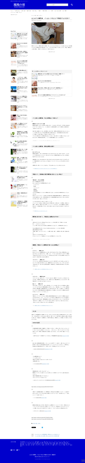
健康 (40, 10)
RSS (19, 449)
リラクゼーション (23, 442)
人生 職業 (64, 10)
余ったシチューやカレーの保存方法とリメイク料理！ (22, 107)
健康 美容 (29, 10)
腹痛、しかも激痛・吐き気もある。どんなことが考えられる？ (22, 159)
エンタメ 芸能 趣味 (35, 441)
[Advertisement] (52, 61)
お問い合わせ (17, 10)
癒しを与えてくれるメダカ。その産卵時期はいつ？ (22, 168)
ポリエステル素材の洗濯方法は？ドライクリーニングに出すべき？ (52, 94)
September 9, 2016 (45, 363)
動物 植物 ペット (46, 10)
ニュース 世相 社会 (44, 441)
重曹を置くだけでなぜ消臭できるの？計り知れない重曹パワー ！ (51, 73)
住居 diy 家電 (52, 442)
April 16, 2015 (43, 397)
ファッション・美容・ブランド (16, 12)
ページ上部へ (83, 460)
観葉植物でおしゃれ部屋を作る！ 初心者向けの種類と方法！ (22, 133)
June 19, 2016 (57, 380)
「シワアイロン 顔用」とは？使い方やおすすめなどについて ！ (22, 78)
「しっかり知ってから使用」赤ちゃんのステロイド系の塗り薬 (47, 435)
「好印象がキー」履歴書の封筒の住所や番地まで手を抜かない (22, 202)
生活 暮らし (35, 10)
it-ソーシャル (28, 441)
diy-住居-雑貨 (22, 441)
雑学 (52, 10)
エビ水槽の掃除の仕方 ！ (22, 70)
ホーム (12, 10)
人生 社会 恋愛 (58, 10)
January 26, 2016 (65, 335)
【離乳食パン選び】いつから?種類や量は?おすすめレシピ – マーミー (44, 305)
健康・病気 (66, 442)
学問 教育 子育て (36, 423)
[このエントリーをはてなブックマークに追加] (42, 427)
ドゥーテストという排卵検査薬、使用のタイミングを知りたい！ (47, 434)
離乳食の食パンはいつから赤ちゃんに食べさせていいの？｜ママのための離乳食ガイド (46, 168)
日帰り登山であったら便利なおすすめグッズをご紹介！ (22, 88)
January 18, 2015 (47, 410)
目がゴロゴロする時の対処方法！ (45, 80)
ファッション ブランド (53, 441)
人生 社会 (29, 442)
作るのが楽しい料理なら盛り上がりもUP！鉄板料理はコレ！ (50, 87)
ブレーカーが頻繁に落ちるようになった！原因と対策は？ (22, 97)
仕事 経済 (23, 10)
